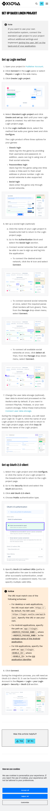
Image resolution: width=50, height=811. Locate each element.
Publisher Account (34, 67)
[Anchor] (38, 13)
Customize (25, 802)
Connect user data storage (18, 411)
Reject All (25, 796)
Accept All (25, 790)
